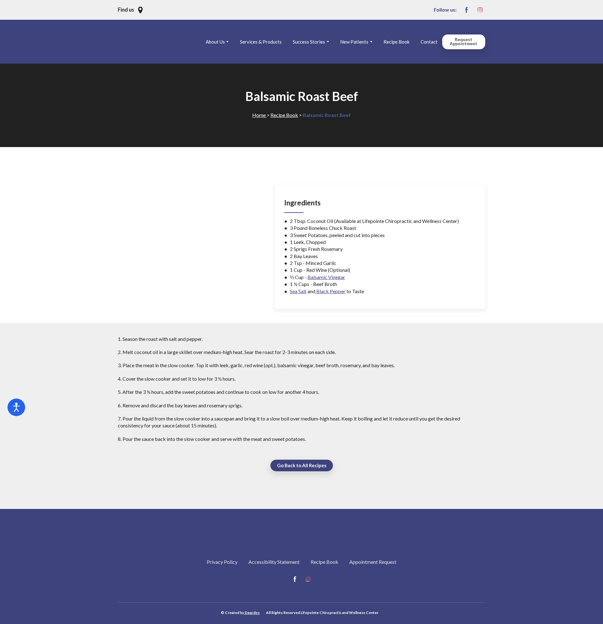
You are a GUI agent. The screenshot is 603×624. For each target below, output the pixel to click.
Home (259, 115)
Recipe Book (396, 42)
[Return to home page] (159, 41)
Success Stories (309, 42)
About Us (215, 42)
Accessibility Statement (274, 562)
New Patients (354, 42)
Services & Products (261, 42)
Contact (429, 42)
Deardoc (252, 612)
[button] (131, 10)
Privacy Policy (222, 562)
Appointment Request (372, 562)
